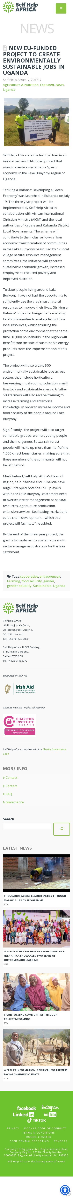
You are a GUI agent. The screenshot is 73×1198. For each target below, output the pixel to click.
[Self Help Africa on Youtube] (50, 1114)
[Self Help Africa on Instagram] (50, 1107)
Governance (15, 802)
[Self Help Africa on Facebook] (26, 1107)
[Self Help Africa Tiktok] (37, 1119)
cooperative (29, 576)
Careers (11, 786)
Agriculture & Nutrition (21, 84)
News (60, 84)
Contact (11, 778)
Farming (13, 581)
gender (48, 581)
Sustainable (42, 585)
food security (32, 581)
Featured (47, 84)
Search (8, 819)
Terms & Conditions (38, 1132)
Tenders (61, 1141)
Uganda (9, 89)
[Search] (61, 829)
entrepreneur (50, 576)
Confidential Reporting (29, 1141)
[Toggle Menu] (61, 8)
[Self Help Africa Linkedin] (23, 1114)
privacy (13, 1128)
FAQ (9, 794)
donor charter (38, 1137)
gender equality (19, 585)
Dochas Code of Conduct (45, 1128)
